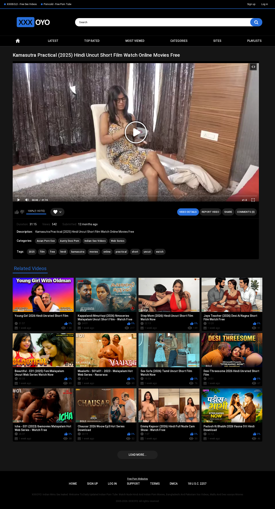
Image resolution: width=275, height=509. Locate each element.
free (52, 251)
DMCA (174, 483)
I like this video (17, 212)
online (107, 251)
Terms (155, 483)
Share (228, 212)
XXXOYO (133, 501)
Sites (217, 40)
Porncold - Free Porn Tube (57, 4)
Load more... (138, 454)
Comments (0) (246, 212)
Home (18, 41)
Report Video (210, 212)
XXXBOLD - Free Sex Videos (22, 4)
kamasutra (77, 251)
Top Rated (91, 40)
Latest (53, 40)
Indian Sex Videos (95, 241)
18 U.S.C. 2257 (197, 483)
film (42, 251)
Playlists (254, 40)
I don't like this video (22, 212)
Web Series (117, 241)
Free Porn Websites (137, 478)
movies (94, 251)
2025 (32, 251)
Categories (178, 40)
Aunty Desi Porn (69, 241)
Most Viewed (134, 40)
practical (121, 251)
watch (160, 251)
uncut (147, 251)
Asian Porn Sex (46, 241)
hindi (63, 251)
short (135, 251)
